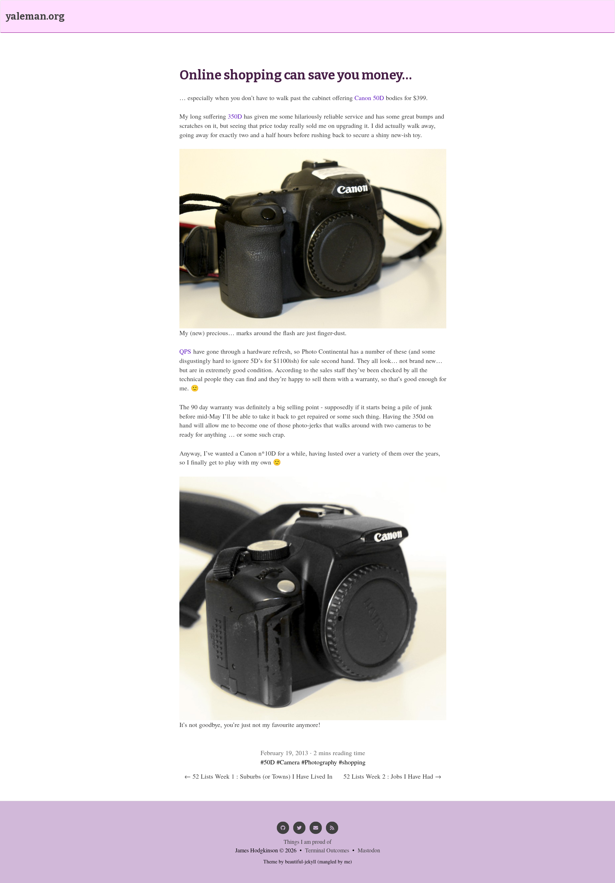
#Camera (288, 762)
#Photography (319, 762)
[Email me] (315, 830)
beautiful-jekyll (300, 861)
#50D (268, 762)
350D (235, 116)
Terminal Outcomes (327, 850)
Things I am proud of (307, 841)
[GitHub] (283, 830)
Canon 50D (369, 97)
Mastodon (369, 850)
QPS (185, 351)
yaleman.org (35, 16)
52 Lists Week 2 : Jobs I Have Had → (392, 776)
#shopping (352, 762)
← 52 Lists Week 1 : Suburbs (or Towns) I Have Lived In (258, 776)
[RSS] (332, 830)
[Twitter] (299, 830)
